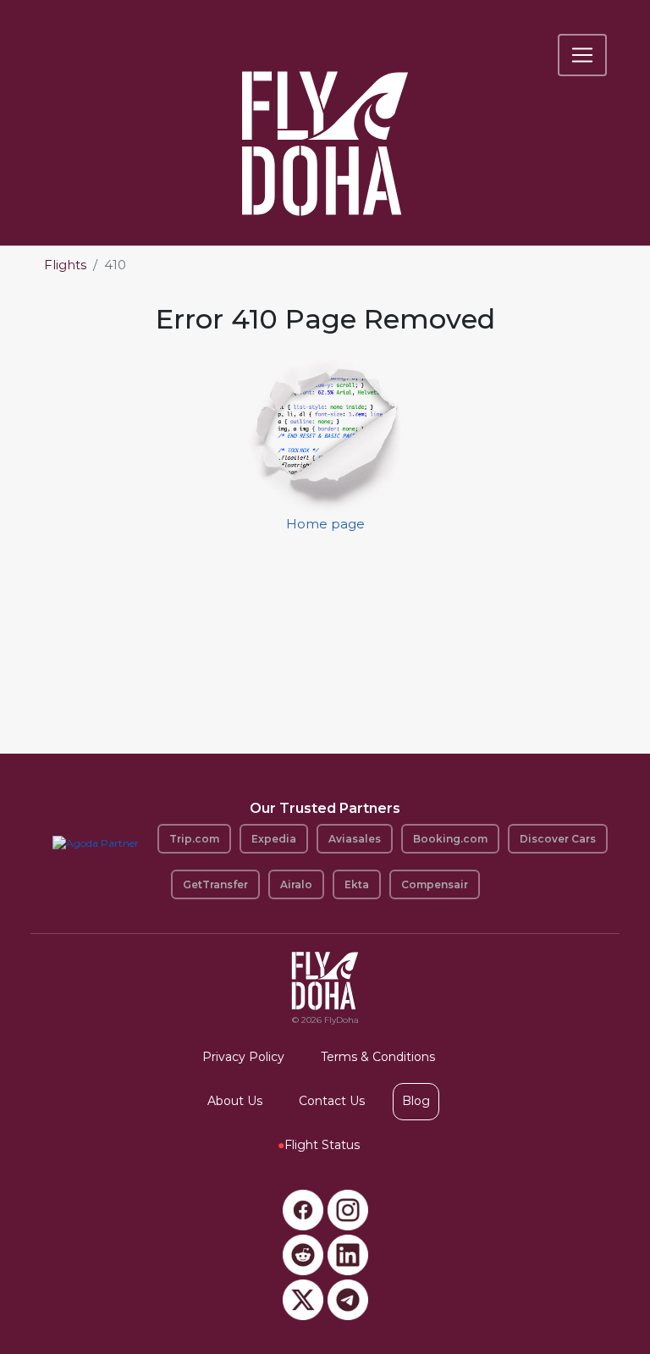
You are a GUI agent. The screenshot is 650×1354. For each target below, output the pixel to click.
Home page (325, 524)
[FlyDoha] (325, 120)
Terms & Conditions (378, 1056)
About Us (234, 1100)
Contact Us (332, 1100)
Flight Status (319, 1144)
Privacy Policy (243, 1056)
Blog (416, 1100)
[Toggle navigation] (582, 55)
